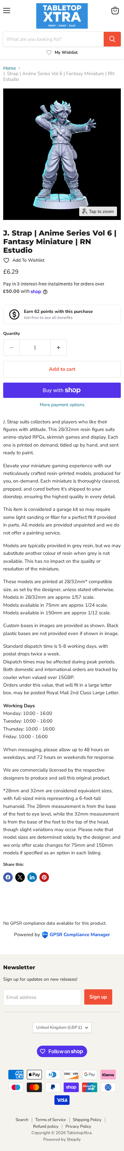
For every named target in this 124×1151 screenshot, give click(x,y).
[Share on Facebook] (8, 877)
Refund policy (46, 1126)
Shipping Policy (87, 1120)
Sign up (98, 996)
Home (9, 68)
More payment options (62, 404)
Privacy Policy (78, 1126)
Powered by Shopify (62, 1139)
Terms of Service (50, 1120)
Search (22, 1120)
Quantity (11, 333)
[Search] (112, 39)
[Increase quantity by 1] (59, 347)
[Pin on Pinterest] (44, 877)
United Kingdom (59, 1027)
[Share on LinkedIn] (32, 877)
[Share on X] (20, 877)
